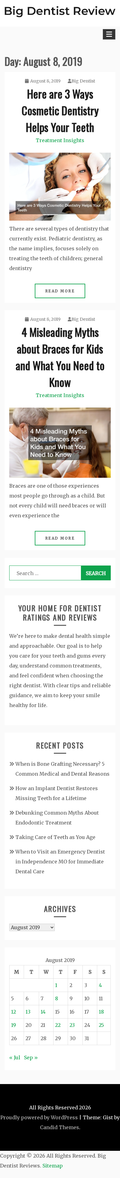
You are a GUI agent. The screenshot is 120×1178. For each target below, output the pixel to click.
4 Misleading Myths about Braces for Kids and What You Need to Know (60, 357)
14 (43, 1012)
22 (58, 1025)
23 (72, 1025)
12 (13, 1012)
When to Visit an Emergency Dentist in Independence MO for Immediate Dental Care (60, 862)
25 (101, 1025)
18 (101, 1012)
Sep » (31, 1057)
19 (13, 1025)
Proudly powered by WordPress (39, 1117)
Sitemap (52, 1166)
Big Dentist (83, 81)
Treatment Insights (60, 140)
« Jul (14, 1057)
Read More (60, 291)
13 (28, 1012)
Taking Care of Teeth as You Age (55, 837)
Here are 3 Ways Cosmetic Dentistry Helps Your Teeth (60, 110)
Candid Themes (59, 1127)
